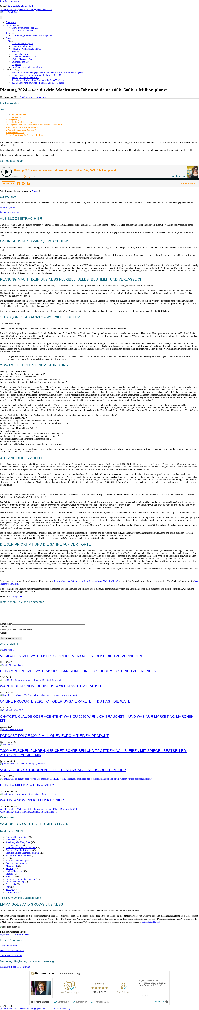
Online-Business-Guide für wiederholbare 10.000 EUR (37, 75)
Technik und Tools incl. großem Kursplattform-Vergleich (38, 80)
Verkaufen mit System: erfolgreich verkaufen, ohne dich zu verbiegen (71, 656)
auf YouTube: (17, 117)
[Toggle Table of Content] (2, 109)
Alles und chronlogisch (22, 43)
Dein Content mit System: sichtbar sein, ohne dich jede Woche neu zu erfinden (78, 671)
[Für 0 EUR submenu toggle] (17, 70)
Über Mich (11, 22)
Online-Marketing (20, 54)
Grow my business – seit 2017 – (26, 28)
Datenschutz (17, 934)
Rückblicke (11, 884)
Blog (8, 41)
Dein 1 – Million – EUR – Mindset (30, 785)
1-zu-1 (9, 33)
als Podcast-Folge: (19, 114)
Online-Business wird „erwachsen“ (20, 122)
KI (7, 858)
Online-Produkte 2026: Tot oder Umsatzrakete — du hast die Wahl (65, 701)
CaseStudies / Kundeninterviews (27, 67)
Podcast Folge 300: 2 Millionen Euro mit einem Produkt (54, 736)
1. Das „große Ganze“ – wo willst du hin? (23, 127)
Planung (9, 874)
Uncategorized (41, 97)
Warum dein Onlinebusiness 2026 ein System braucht (51, 686)
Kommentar (6, 624)
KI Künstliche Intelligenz (17, 860)
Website (3, 632)
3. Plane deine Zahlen (15, 132)
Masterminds (12, 866)
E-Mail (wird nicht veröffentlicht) (16, 629)
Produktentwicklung (15, 881)
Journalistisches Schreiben (18, 855)
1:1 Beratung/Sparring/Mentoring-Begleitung (32, 35)
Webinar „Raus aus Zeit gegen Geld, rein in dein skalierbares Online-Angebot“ (48, 72)
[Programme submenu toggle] (17, 25)
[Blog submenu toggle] (11, 41)
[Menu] (1, 17)
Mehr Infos (160, 1001)
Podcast (9, 38)
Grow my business (8, 945)
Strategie (10, 889)
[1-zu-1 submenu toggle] (13, 33)
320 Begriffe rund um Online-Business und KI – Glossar (38, 83)
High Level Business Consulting (15, 967)
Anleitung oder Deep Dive (24, 56)
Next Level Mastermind (23, 30)
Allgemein (16, 64)
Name (3, 626)
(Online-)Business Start (22, 59)
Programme (11, 25)
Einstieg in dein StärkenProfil (25, 77)
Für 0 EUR (11, 69)
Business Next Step (21, 62)
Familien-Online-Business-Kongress (22, 853)
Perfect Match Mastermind (12, 950)
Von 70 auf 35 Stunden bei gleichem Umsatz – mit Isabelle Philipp (63, 770)
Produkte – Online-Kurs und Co (26, 48)
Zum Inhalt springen (9, 1)
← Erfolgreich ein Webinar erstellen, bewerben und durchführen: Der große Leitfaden (39, 809)
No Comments (26, 97)
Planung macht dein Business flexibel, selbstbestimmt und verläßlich (34, 125)
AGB (27, 934)
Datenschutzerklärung (151, 922)
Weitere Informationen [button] (10, 212)
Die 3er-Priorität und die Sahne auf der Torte (24, 135)
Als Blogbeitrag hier (14, 119)
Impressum (5, 934)
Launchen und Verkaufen (23, 46)
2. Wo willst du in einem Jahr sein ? (21, 130)
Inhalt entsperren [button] (7, 207)
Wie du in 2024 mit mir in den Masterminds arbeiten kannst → (28, 811)
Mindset (15, 51)
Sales (8, 887)
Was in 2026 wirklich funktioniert (33, 800)
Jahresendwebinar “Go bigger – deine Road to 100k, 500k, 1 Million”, (86, 581)
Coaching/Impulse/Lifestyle (18, 850)
